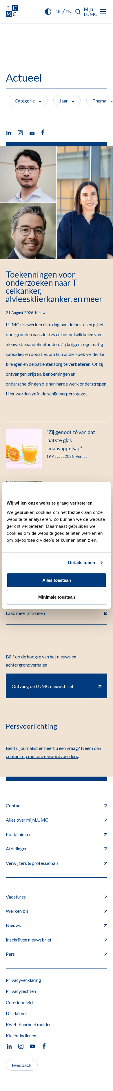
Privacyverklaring (23, 980)
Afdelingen (17, 848)
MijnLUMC (90, 11)
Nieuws (13, 925)
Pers (10, 954)
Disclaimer (16, 1013)
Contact (14, 805)
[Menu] (103, 11)
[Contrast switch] (48, 11)
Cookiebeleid (19, 1002)
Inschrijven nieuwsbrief (29, 939)
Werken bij (17, 911)
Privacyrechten (21, 991)
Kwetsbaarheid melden (29, 1024)
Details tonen (81, 562)
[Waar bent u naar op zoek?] (78, 11)
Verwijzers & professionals (32, 863)
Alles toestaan (56, 580)
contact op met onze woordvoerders (42, 756)
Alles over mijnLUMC (27, 819)
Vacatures (16, 896)
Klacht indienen (21, 1035)
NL (58, 11)
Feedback (22, 1065)
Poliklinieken (19, 834)
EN (68, 11)
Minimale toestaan (56, 597)
